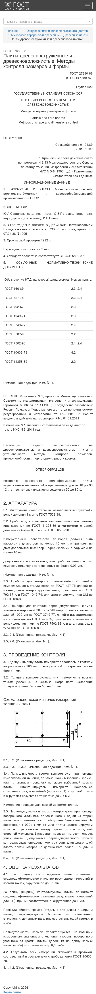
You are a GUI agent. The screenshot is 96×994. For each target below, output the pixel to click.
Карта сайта (12, 992)
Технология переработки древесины (35, 35)
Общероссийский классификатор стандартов (57, 30)
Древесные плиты (75, 35)
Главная (12, 30)
